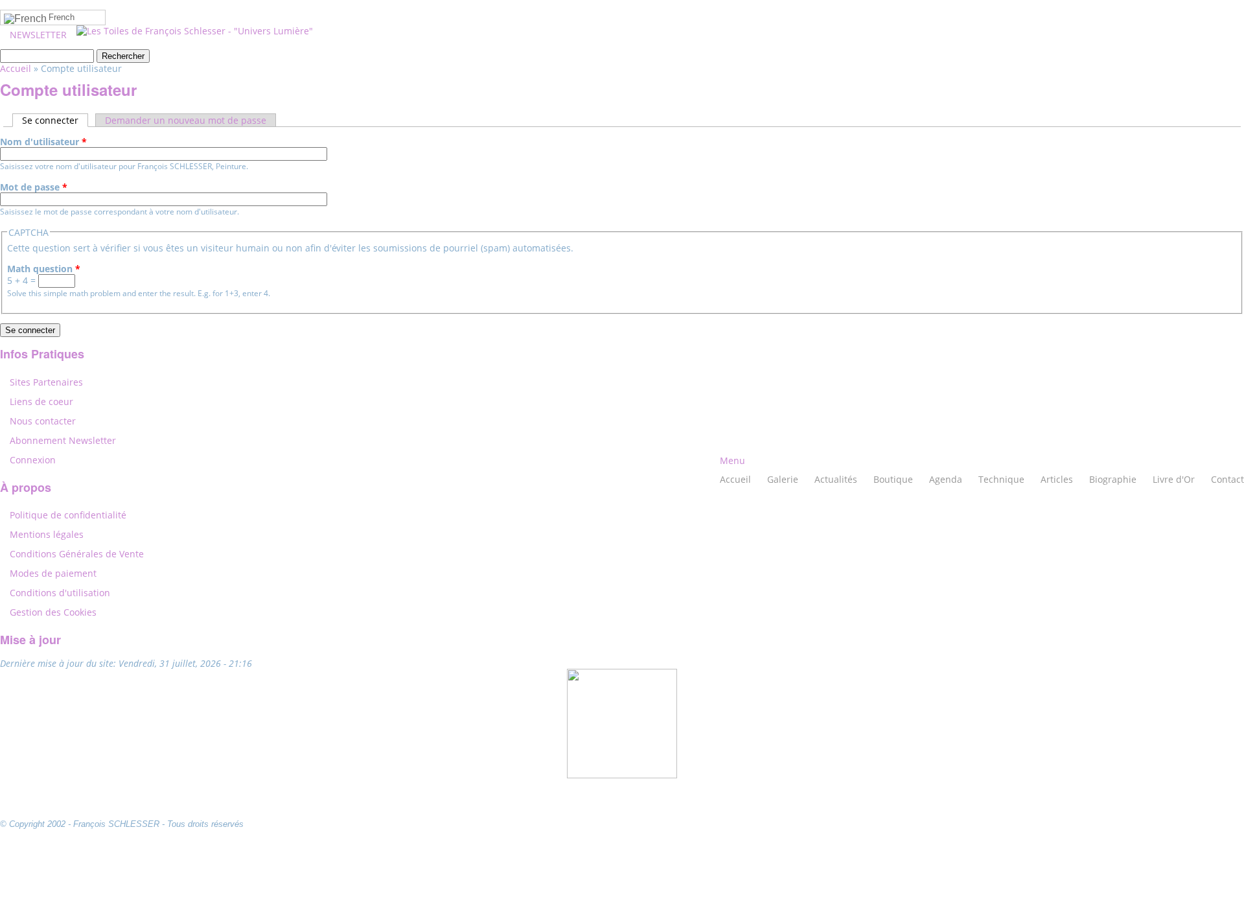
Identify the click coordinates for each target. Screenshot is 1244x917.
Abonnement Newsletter (63, 440)
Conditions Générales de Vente (77, 554)
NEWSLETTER (38, 35)
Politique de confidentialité (68, 515)
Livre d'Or (1174, 479)
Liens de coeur (41, 401)
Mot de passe (33, 187)
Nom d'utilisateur (43, 142)
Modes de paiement (53, 573)
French (62, 17)
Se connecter (55, 120)
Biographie (1112, 479)
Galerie (782, 479)
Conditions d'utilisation (60, 592)
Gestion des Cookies (53, 612)
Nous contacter (43, 421)
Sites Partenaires (46, 382)
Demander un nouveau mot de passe (185, 120)
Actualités (835, 479)
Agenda (945, 479)
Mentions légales (47, 534)
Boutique (893, 479)
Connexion (33, 460)
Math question (43, 269)
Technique (1001, 479)
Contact (1227, 479)
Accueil (735, 479)
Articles (1057, 479)
